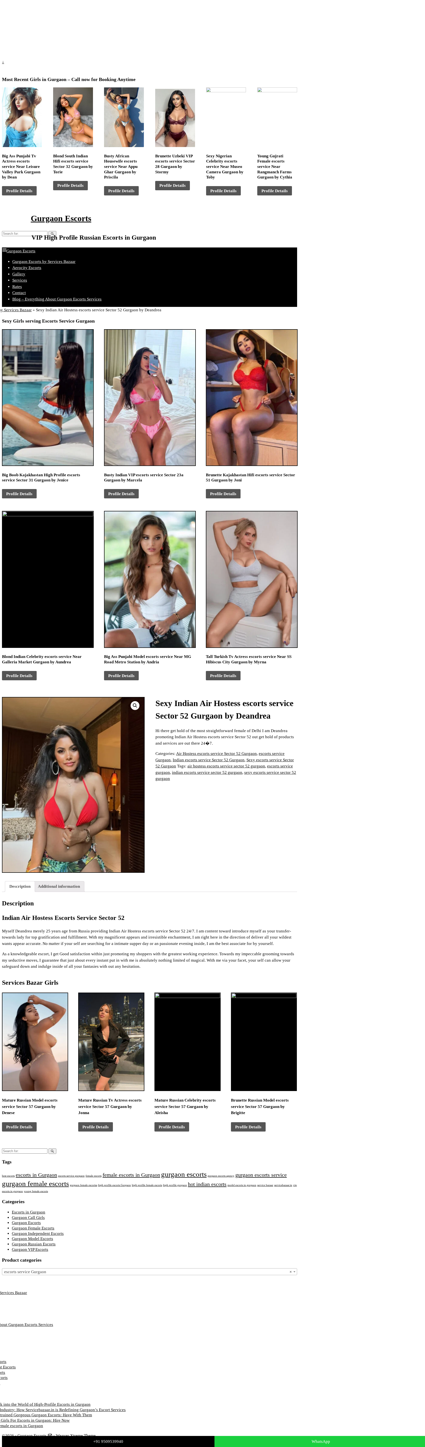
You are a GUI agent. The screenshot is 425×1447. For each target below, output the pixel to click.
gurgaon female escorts (35, 1184)
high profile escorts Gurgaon (114, 1185)
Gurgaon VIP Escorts (30, 1249)
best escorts (8, 1175)
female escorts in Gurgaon (131, 1175)
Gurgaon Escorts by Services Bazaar (44, 261)
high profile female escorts (147, 1185)
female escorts (94, 1175)
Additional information (59, 886)
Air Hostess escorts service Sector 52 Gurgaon (216, 753)
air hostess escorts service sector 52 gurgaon (226, 766)
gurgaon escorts (184, 1174)
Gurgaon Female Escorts (33, 1228)
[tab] (20, 886)
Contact (19, 292)
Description (19, 886)
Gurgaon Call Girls (28, 1217)
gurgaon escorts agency (221, 1175)
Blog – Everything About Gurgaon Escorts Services (57, 299)
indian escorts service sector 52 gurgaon (207, 772)
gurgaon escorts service (261, 1175)
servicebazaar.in (283, 1185)
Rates (17, 286)
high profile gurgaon (175, 1185)
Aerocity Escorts (26, 267)
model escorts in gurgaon (242, 1185)
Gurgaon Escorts (61, 218)
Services (19, 280)
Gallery (18, 274)
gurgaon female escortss (83, 1185)
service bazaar (265, 1185)
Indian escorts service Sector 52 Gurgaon (208, 760)
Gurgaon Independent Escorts (38, 1233)
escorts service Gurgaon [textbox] (148, 1272)
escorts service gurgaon (71, 1175)
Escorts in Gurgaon (28, 1212)
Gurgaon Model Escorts (32, 1238)
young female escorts (36, 1191)
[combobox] (149, 1271)
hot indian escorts (207, 1184)
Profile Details (19, 191)
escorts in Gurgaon (36, 1175)
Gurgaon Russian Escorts (34, 1244)
